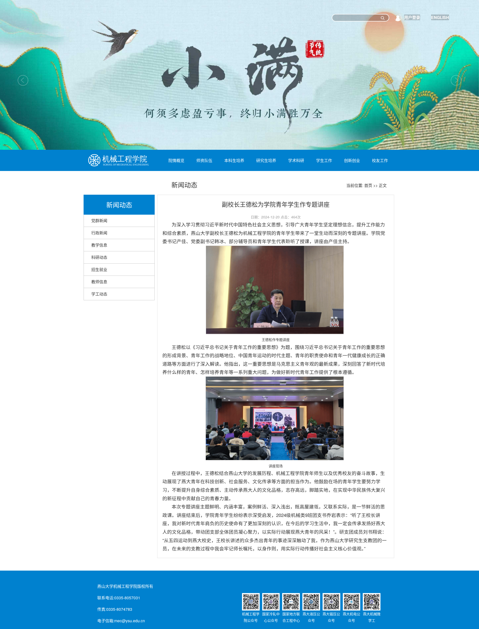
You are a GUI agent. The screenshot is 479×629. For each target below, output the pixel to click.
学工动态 (99, 294)
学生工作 (324, 160)
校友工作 (380, 160)
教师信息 (99, 282)
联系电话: (105, 598)
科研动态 (99, 257)
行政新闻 (99, 233)
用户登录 (412, 17)
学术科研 (296, 160)
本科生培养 (234, 160)
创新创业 (352, 160)
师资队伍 (204, 160)
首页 (368, 185)
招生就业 (99, 269)
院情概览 (176, 160)
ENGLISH (440, 17)
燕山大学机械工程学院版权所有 (125, 586)
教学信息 (99, 245)
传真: (101, 609)
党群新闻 (99, 220)
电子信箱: (105, 621)
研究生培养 (266, 160)
